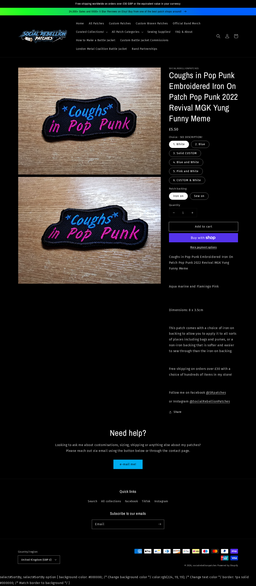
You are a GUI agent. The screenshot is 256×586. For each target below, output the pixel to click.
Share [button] (178, 412)
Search (92, 501)
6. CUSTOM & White (187, 180)
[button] (91, 32)
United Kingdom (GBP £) (36, 559)
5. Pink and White (186, 171)
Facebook (131, 501)
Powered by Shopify (227, 565)
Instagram (161, 501)
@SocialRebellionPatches (210, 401)
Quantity (174, 205)
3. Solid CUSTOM (185, 153)
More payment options (203, 247)
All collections (111, 501)
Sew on (199, 196)
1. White (179, 144)
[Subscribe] (159, 524)
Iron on (178, 196)
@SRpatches (216, 392)
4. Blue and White (186, 162)
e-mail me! (128, 464)
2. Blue (200, 144)
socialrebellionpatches (205, 565)
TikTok (146, 501)
